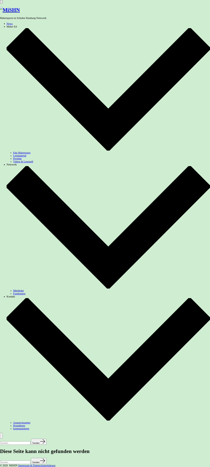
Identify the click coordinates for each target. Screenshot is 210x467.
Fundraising (19, 293)
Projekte (17, 158)
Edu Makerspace (22, 152)
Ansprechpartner (21, 422)
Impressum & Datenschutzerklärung (36, 465)
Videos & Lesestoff (23, 161)
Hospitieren (19, 425)
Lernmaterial (19, 155)
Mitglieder (18, 290)
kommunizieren (21, 428)
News (10, 23)
